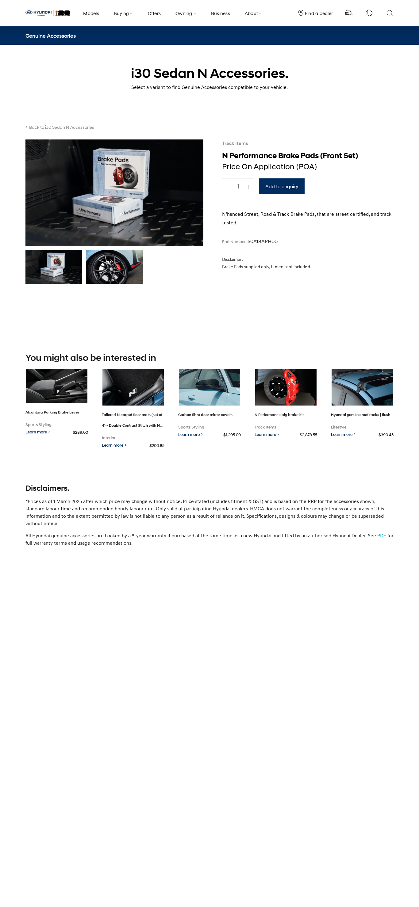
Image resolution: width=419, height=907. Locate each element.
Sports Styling (38, 424)
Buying (121, 13)
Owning (183, 13)
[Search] (389, 13)
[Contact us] (369, 13)
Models (91, 13)
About (251, 13)
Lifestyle (338, 427)
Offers (154, 13)
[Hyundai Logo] (47, 13)
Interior (109, 438)
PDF (381, 535)
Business (220, 13)
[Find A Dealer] (349, 13)
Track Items (235, 143)
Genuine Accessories (50, 35)
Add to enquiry (281, 186)
